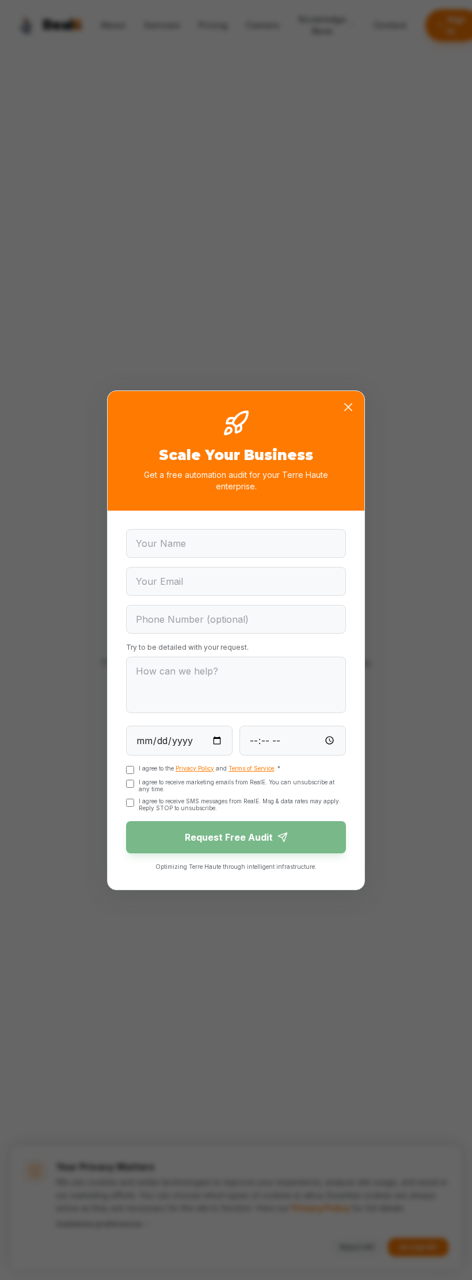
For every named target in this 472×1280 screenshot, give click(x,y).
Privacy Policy (195, 768)
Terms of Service (251, 768)
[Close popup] (348, 407)
